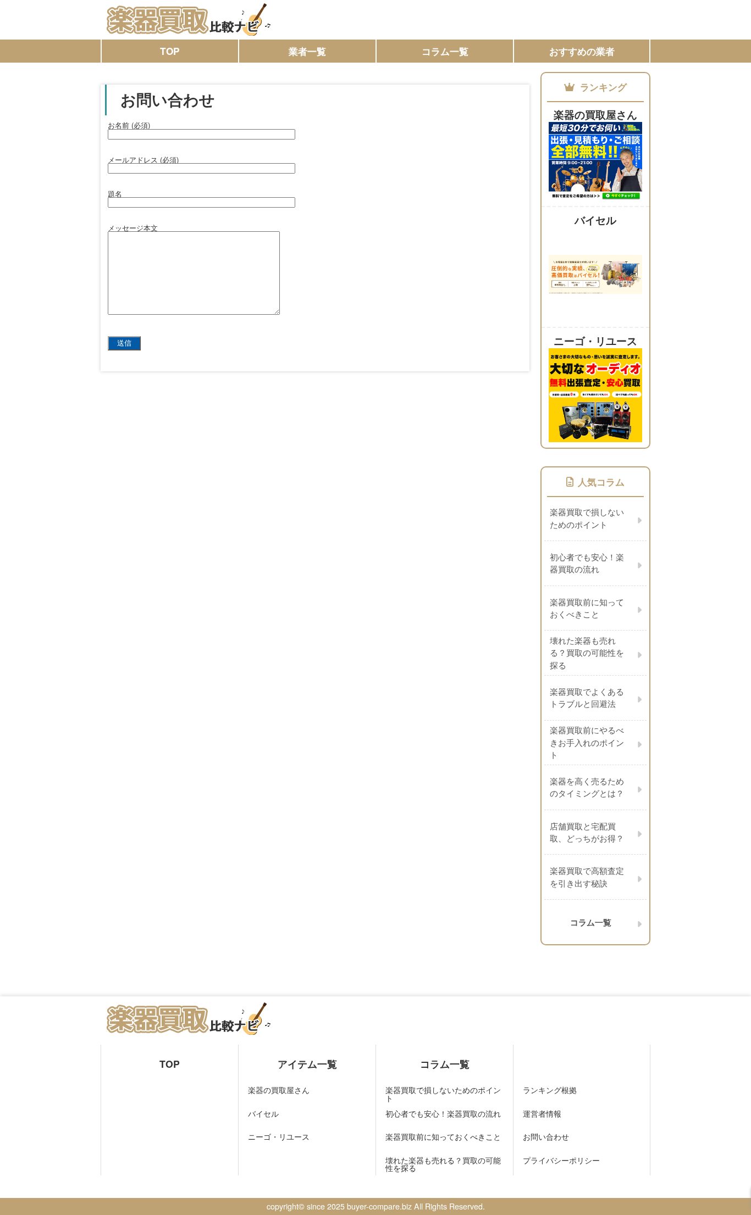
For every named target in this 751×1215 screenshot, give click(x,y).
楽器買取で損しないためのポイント (443, 1093)
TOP (170, 51)
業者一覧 (307, 51)
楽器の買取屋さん (279, 1089)
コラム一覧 (445, 51)
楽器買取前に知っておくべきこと (443, 1136)
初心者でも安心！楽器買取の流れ (443, 1113)
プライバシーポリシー (561, 1160)
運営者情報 (542, 1113)
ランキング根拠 (550, 1089)
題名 (115, 193)
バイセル (263, 1113)
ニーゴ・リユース (279, 1136)
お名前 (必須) (129, 125)
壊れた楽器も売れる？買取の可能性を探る (443, 1164)
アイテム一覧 (307, 1064)
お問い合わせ (546, 1136)
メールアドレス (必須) (143, 159)
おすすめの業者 (582, 51)
